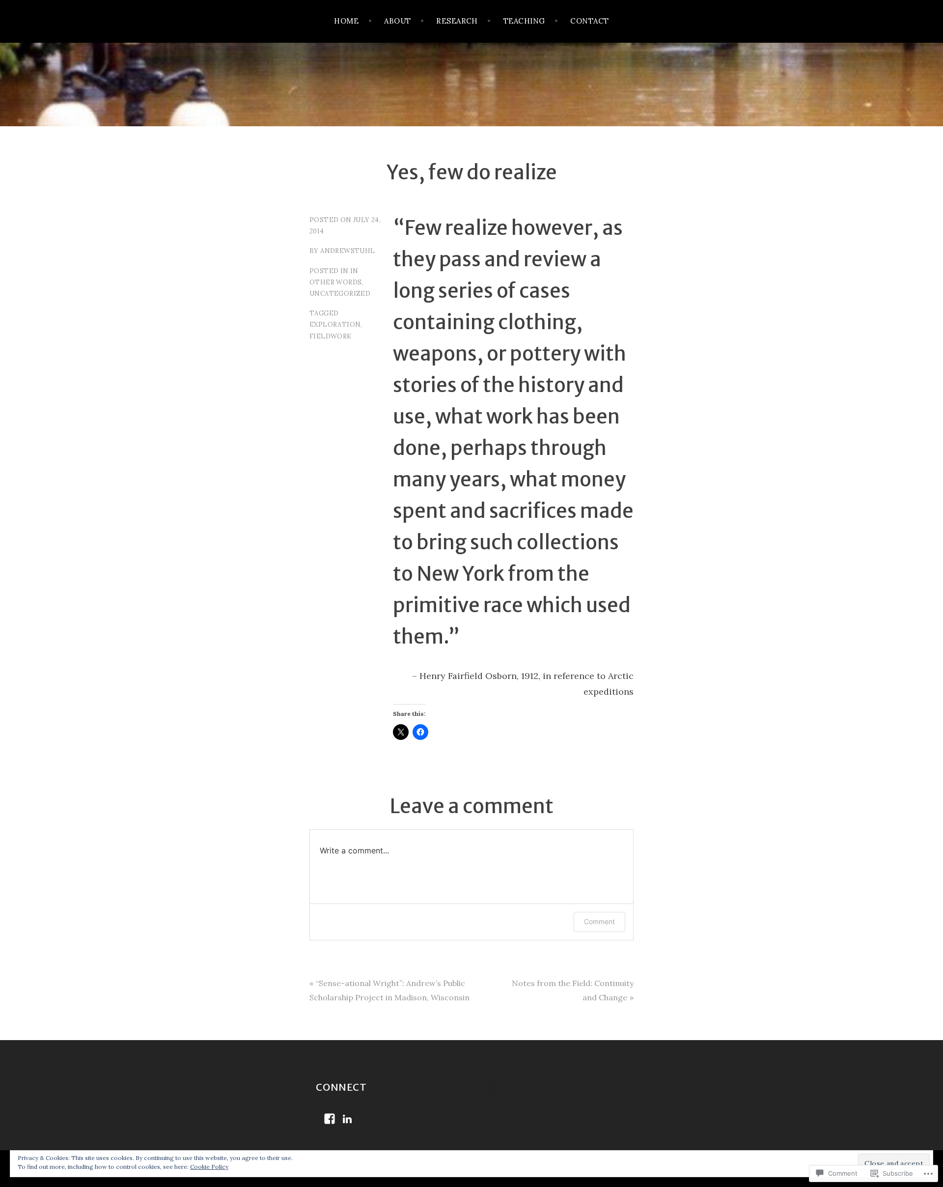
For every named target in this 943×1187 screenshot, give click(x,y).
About (397, 21)
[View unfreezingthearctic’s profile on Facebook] (329, 1119)
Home (346, 21)
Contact (589, 21)
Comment (599, 921)
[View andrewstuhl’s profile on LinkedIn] (347, 1119)
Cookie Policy (209, 1166)
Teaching (524, 21)
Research (457, 21)
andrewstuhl (347, 251)
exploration (335, 324)
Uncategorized (339, 293)
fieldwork (330, 336)
